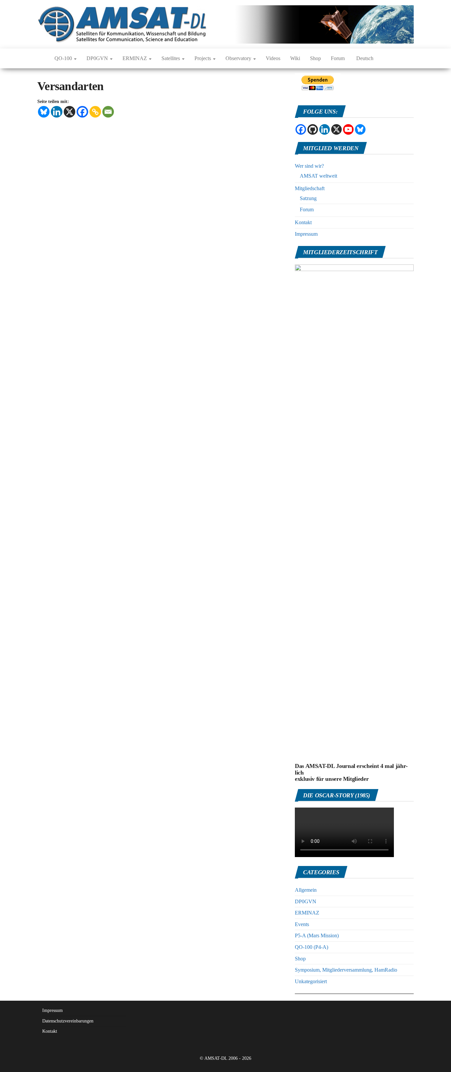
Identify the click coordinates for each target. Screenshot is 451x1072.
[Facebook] (82, 112)
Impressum (306, 234)
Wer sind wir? (309, 166)
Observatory (239, 58)
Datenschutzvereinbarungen (67, 1021)
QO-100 (63, 58)
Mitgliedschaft (310, 188)
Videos (273, 58)
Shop (315, 58)
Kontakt (303, 222)
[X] (69, 112)
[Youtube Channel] (348, 129)
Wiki (295, 58)
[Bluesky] (44, 112)
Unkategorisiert (311, 981)
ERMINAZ (135, 58)
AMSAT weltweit (318, 176)
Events (302, 924)
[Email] (108, 112)
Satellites (171, 58)
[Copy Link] (95, 112)
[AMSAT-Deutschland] (41, 58)
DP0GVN (98, 58)
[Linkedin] (56, 112)
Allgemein (306, 890)
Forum (338, 58)
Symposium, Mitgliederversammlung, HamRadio (346, 970)
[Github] (312, 129)
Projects (203, 58)
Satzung (308, 198)
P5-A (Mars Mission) (317, 935)
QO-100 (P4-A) (311, 947)
